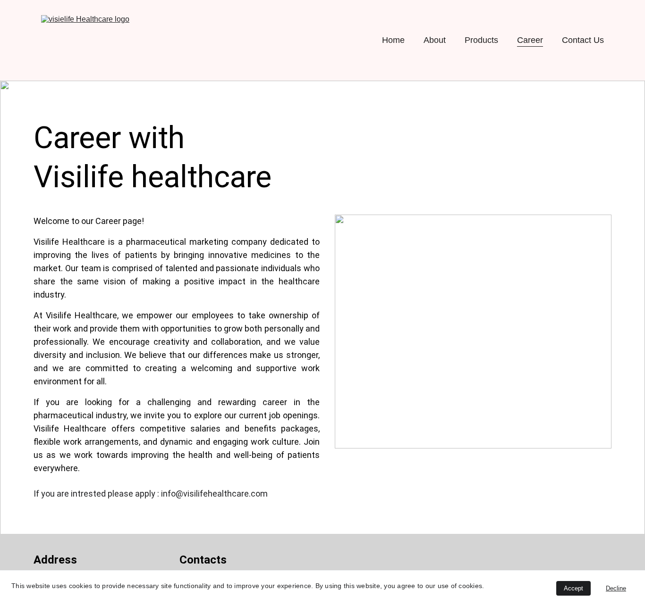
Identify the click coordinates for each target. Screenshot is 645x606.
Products (481, 40)
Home (393, 40)
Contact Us (583, 40)
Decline (616, 588)
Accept (573, 588)
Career (530, 40)
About (435, 40)
